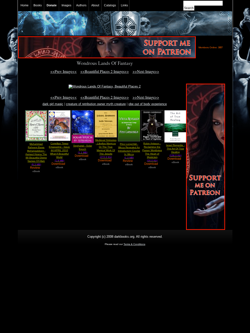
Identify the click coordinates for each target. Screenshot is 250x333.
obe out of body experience (147, 104)
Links (124, 5)
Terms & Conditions (134, 244)
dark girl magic (52, 104)
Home (25, 5)
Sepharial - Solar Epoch (82, 149)
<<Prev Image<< (63, 71)
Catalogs (110, 5)
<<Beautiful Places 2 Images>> (104, 71)
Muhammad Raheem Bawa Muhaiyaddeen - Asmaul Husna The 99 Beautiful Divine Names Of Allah (36, 154)
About (95, 5)
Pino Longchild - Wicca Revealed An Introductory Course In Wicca (129, 151)
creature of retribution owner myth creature (96, 104)
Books (37, 5)
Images (66, 5)
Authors (81, 5)
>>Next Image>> (146, 71)
